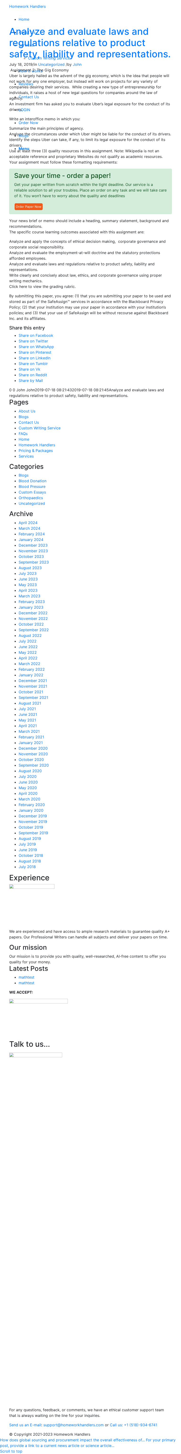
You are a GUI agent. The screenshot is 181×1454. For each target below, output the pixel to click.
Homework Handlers (27, 6)
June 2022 (28, 646)
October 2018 (31, 855)
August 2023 (30, 567)
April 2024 (28, 522)
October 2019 (31, 827)
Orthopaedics (31, 497)
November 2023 (33, 551)
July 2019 (27, 844)
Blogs (24, 416)
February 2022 (32, 669)
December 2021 (33, 680)
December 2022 (33, 613)
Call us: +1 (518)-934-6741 (133, 1425)
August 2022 (30, 635)
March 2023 (29, 596)
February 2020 (32, 804)
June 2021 (28, 714)
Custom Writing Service (40, 428)
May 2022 (28, 652)
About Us (27, 411)
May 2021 (27, 720)
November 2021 (33, 686)
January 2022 (31, 675)
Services (26, 456)
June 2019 (28, 849)
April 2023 (28, 590)
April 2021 (28, 725)
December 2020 (33, 748)
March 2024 (29, 528)
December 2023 (33, 545)
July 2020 (28, 776)
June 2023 (28, 579)
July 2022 (28, 641)
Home (24, 439)
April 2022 (28, 658)
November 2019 (33, 821)
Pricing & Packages (36, 450)
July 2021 (27, 708)
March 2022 (29, 663)
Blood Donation (32, 480)
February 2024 (32, 534)
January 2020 (31, 810)
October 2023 (31, 556)
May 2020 (28, 787)
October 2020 (31, 759)
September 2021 (33, 697)
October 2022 (31, 624)
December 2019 (33, 816)
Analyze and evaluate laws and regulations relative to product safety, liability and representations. (90, 43)
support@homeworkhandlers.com (73, 1425)
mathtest (26, 977)
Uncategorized (51, 64)
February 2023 (32, 601)
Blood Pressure (32, 486)
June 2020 (28, 782)
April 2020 (28, 793)
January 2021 (31, 742)
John (77, 64)
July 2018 (27, 866)
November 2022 (33, 618)
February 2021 (31, 737)
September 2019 (33, 833)
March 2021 (29, 731)
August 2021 (30, 703)
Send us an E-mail (25, 1425)
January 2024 (31, 539)
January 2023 (31, 607)
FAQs (23, 433)
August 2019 (30, 838)
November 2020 (33, 754)
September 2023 (34, 562)
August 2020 (30, 770)
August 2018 (30, 861)
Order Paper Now (28, 206)
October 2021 (31, 692)
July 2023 (28, 573)
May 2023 (28, 584)
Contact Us (29, 422)
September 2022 (34, 629)
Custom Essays (32, 492)
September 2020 (34, 765)
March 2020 (29, 799)
